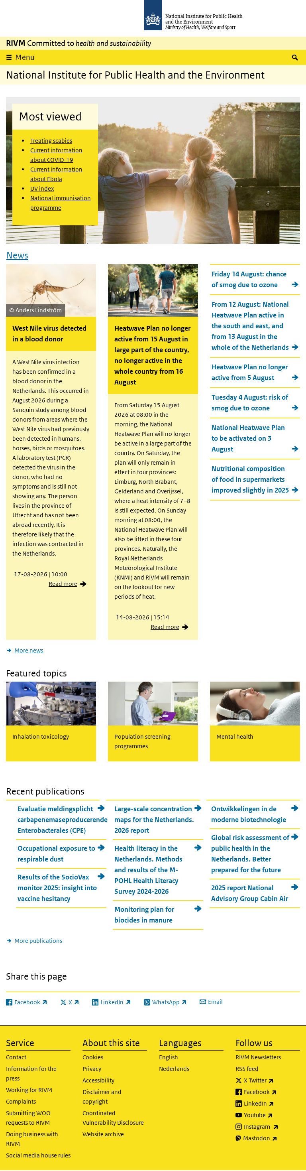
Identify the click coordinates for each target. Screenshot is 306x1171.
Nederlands (174, 1068)
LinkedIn (272, 1103)
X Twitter (272, 1080)
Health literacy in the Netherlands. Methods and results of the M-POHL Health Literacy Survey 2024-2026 (148, 870)
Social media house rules (38, 1155)
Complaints (21, 1101)
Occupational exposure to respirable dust (56, 853)
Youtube (272, 1115)
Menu (25, 57)
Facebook (272, 1092)
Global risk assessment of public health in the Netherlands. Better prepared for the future (250, 853)
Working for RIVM (29, 1090)
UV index (42, 188)
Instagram (272, 1126)
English (168, 1057)
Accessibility (98, 1080)
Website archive (103, 1134)
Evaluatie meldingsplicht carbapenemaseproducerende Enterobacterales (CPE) (62, 819)
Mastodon (271, 1138)
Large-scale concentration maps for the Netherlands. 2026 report (154, 819)
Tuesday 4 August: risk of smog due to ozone (250, 402)
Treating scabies (51, 140)
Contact (16, 1057)
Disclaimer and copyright (102, 1096)
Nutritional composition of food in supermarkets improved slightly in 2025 (250, 479)
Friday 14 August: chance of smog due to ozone (249, 279)
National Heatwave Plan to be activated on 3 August (248, 438)
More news (28, 650)
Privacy (91, 1068)
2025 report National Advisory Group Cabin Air (249, 893)
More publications (38, 940)
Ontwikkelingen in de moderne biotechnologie (248, 814)
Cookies (92, 1057)
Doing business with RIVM (32, 1138)
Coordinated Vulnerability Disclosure (113, 1117)
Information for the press (31, 1073)
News (17, 255)
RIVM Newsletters (258, 1057)
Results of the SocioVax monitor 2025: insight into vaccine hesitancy (57, 888)
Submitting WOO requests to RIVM (28, 1117)
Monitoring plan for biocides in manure (144, 915)
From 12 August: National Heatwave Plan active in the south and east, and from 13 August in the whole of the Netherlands (250, 326)
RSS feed (247, 1068)
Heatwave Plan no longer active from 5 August (250, 372)
